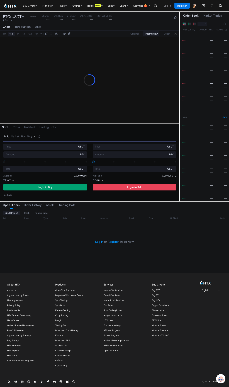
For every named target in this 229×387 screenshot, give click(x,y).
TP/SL (27, 213)
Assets (50, 205)
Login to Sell (134, 187)
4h (23, 34)
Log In (99, 241)
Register (113, 241)
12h (30, 34)
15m (11, 34)
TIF (4, 180)
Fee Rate (7, 195)
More (224, 117)
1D (36, 34)
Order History (33, 205)
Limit (6, 136)
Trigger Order (41, 213)
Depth (167, 33)
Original (134, 33)
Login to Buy (45, 187)
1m (4, 34)
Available (8, 176)
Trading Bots (67, 205)
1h (18, 34)
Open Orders (11, 205)
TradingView (151, 33)
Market (15, 136)
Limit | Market (11, 213)
